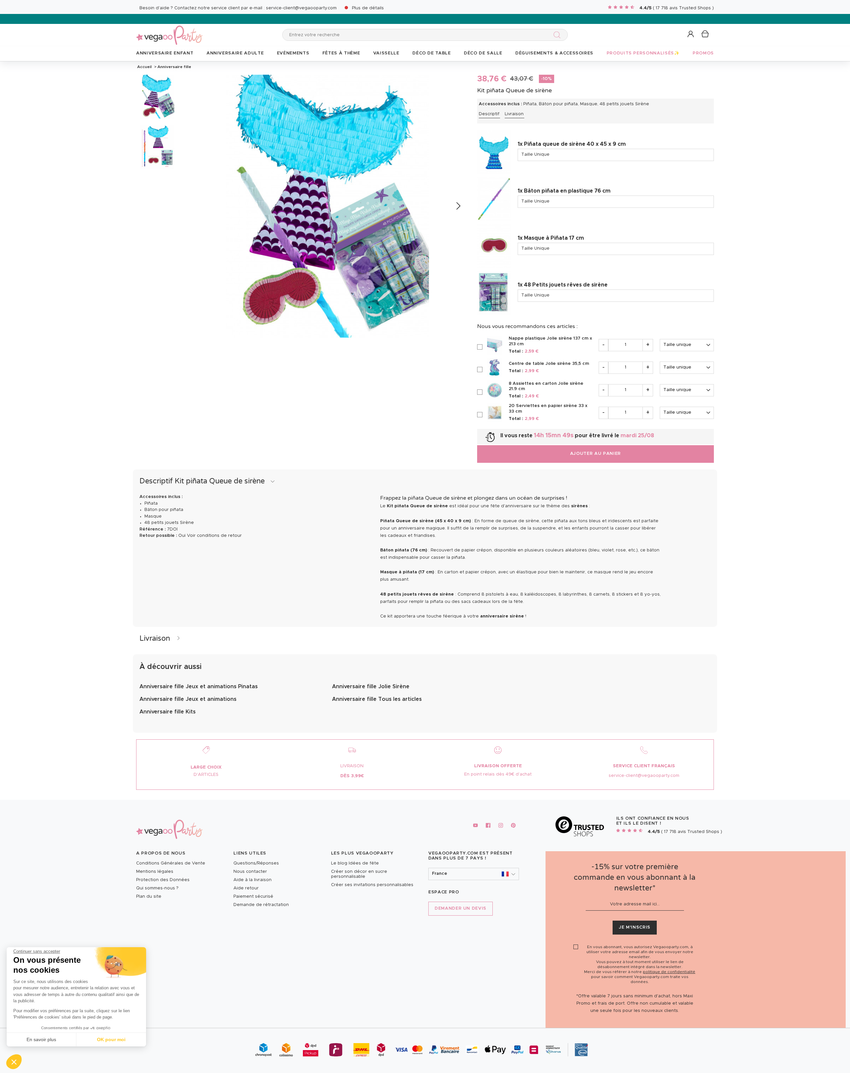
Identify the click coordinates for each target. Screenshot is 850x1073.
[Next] (458, 206)
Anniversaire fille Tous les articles (377, 699)
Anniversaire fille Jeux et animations (187, 699)
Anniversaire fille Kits (167, 711)
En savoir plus (41, 1039)
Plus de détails (368, 8)
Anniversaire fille (173, 67)
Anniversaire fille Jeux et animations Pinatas (198, 686)
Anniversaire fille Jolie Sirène (370, 686)
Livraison (514, 114)
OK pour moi (111, 1039)
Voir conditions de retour (214, 536)
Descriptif (489, 114)
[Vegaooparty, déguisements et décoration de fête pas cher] (169, 31)
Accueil (144, 67)
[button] (14, 1062)
